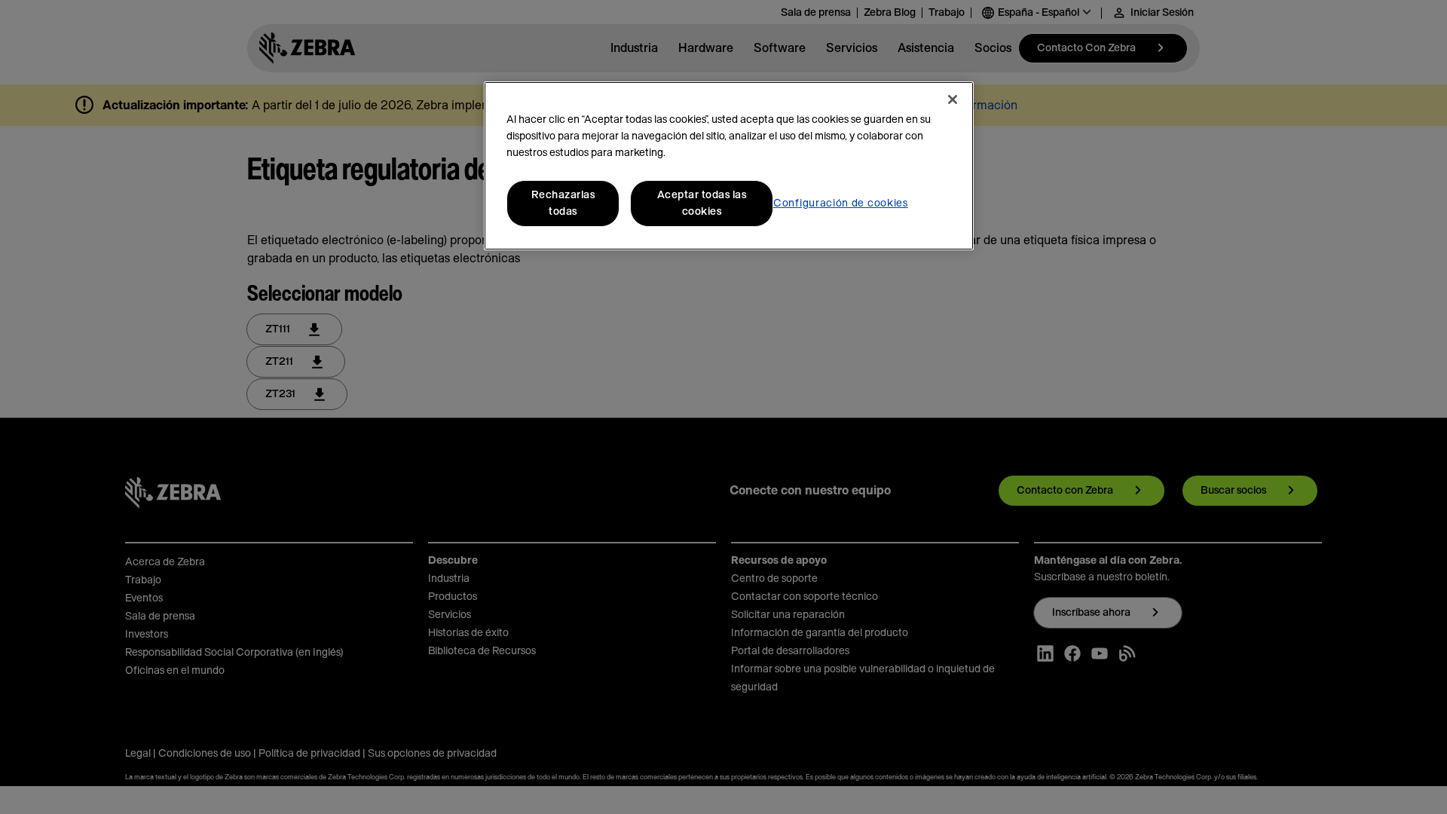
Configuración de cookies (840, 203)
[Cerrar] (952, 99)
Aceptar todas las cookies (702, 203)
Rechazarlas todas (563, 203)
